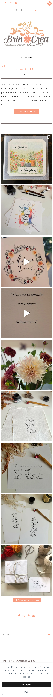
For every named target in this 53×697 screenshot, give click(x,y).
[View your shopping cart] (49, 3)
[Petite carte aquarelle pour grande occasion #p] (26, 159)
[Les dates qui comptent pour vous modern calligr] (26, 519)
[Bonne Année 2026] (26, 262)
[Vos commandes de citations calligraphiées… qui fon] (26, 468)
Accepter (26, 684)
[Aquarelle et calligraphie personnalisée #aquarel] (26, 210)
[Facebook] (2, 3)
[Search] (36, 10)
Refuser (26, 692)
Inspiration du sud (26, 69)
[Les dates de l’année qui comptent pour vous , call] (26, 416)
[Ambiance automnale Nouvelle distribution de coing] (26, 313)
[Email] (16, 3)
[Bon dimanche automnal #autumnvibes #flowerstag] (26, 365)
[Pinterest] (6, 3)
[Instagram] (11, 3)
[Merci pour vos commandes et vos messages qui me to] (26, 570)
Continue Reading (26, 111)
